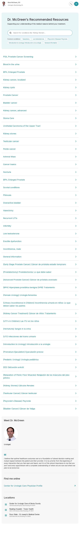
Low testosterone (38, 39)
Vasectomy (26, 39)
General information (51, 43)
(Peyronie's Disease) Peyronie (57, 39)
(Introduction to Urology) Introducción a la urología (25, 43)
